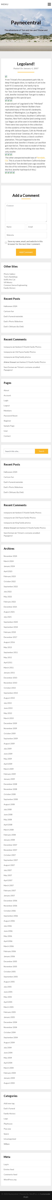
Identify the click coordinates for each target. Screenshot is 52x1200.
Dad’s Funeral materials (13, 316)
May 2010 (8, 713)
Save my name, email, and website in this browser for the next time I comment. (25, 242)
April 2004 (8, 1063)
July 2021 (8, 617)
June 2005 (8, 992)
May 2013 (8, 647)
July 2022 (8, 591)
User (6, 431)
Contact (7, 436)
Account (7, 395)
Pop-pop (7, 1129)
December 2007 (10, 845)
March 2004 (9, 1068)
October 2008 (10, 794)
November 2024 (10, 556)
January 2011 (9, 672)
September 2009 (11, 738)
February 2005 (10, 1012)
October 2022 (10, 581)
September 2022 (11, 586)
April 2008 (8, 824)
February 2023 (10, 576)
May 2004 (8, 1058)
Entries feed (9, 1169)
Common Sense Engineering (15, 285)
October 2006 (10, 911)
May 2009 (8, 759)
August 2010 (9, 698)
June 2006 (8, 931)
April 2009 (8, 764)
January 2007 (9, 895)
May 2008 (8, 819)
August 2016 (9, 642)
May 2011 (8, 657)
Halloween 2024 (10, 306)
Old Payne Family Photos (25, 352)
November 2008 (10, 789)
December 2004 (10, 1022)
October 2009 (10, 733)
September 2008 (11, 799)
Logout (7, 405)
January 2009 (9, 779)
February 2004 (10, 1073)
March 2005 (9, 1007)
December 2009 (10, 723)
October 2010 (10, 688)
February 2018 (10, 632)
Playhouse (8, 1124)
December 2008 (10, 784)
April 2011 (8, 662)
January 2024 (9, 566)
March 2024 (9, 561)
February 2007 (10, 890)
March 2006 (9, 946)
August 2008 (9, 804)
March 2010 (9, 718)
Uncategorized (10, 1139)
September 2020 (11, 622)
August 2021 (9, 612)
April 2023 (8, 571)
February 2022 (10, 602)
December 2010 (10, 678)
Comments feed (10, 1174)
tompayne (8, 347)
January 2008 (9, 840)
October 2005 (10, 971)
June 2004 (8, 1052)
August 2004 (9, 1042)
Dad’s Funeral (9, 1108)
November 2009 (10, 728)
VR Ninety (8, 282)
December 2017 (10, 637)
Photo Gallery (9, 274)
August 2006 (9, 921)
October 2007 (10, 855)
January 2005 (9, 1017)
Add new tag (9, 1103)
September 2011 (11, 652)
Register (7, 421)
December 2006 (10, 900)
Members (8, 410)
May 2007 (8, 875)
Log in (6, 1164)
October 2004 (10, 1032)
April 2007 (8, 880)
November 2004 (10, 1027)
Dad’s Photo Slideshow (13, 321)
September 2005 (11, 976)
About (6, 390)
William (7, 1144)
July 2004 (8, 1047)
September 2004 (11, 1037)
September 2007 (11, 860)
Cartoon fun (9, 311)
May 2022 (8, 596)
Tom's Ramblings (11, 277)
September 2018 (11, 627)
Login (6, 400)
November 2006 (10, 906)
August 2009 (9, 743)
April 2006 (8, 941)
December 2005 (10, 961)
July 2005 (8, 987)
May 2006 (8, 936)
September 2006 (11, 916)
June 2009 (8, 754)
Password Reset (10, 416)
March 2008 (9, 830)
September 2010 (11, 693)
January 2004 (9, 1078)
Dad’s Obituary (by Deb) (14, 326)
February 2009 (10, 774)
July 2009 (8, 748)
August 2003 (9, 1083)
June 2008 (8, 814)
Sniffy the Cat (9, 279)
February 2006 (10, 951)
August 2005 (9, 982)
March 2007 (9, 885)
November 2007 (10, 850)
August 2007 (9, 865)
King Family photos (23, 357)
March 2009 (9, 769)
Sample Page (9, 426)
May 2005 (8, 997)
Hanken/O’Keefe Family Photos (28, 347)
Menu (4, 4)
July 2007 (8, 870)
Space (6, 1134)
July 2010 (8, 703)
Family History (9, 288)
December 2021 (10, 607)
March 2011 (9, 667)
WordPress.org (10, 1179)
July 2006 (8, 926)
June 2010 (8, 708)
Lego (6, 1118)
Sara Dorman (9, 367)
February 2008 (10, 835)
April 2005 (8, 1002)
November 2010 (10, 683)
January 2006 (9, 956)
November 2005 (10, 966)
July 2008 (8, 809)
